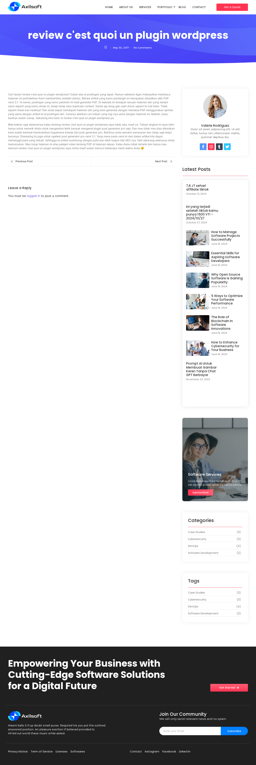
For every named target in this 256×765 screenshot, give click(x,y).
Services (145, 7)
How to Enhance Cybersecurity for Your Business (225, 346)
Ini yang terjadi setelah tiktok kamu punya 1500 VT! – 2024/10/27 (202, 212)
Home (109, 7)
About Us (126, 7)
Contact (199, 7)
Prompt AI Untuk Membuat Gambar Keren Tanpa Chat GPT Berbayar (201, 369)
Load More (215, 399)
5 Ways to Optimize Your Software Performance (227, 299)
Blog (182, 7)
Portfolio (164, 7)
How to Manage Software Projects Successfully (225, 236)
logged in (33, 196)
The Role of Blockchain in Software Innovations (222, 323)
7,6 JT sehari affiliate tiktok (197, 187)
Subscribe (234, 731)
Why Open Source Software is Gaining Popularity (227, 278)
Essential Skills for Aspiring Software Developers (225, 257)
